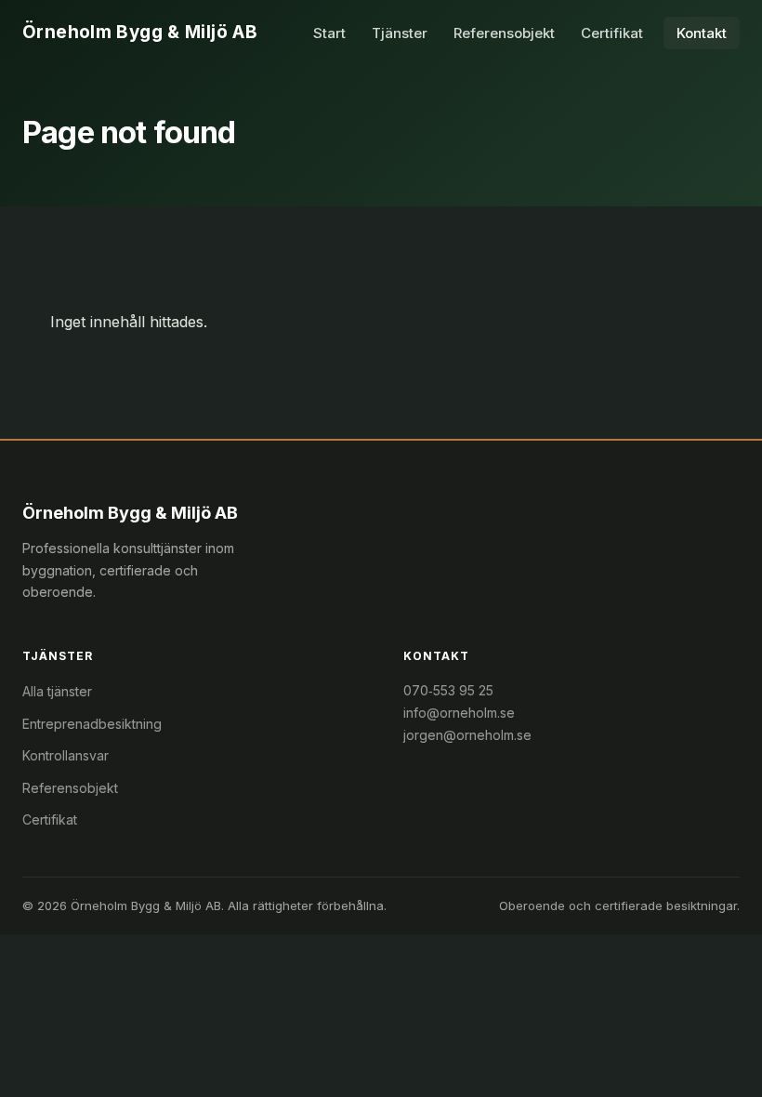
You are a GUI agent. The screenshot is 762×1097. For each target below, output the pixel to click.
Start (329, 33)
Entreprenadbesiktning (92, 724)
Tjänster (399, 33)
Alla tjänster (57, 691)
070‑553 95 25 (448, 690)
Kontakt (702, 33)
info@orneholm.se (459, 712)
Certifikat (612, 33)
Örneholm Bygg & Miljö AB (139, 32)
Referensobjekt (504, 33)
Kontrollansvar (65, 755)
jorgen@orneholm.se (467, 735)
